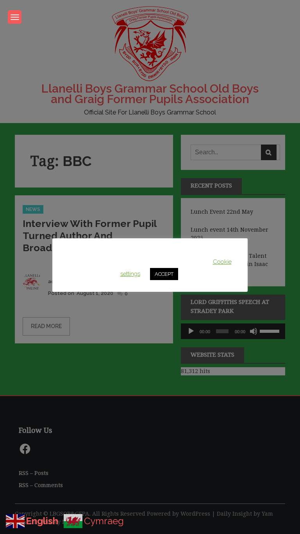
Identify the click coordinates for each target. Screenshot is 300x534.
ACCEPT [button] (164, 274)
